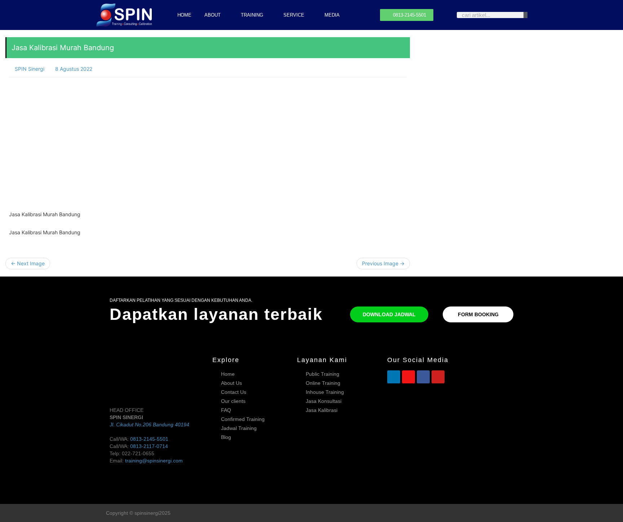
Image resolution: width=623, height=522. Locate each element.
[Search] (525, 15)
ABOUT (212, 15)
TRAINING (252, 15)
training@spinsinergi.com (154, 461)
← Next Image (28, 263)
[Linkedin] (393, 376)
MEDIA (332, 15)
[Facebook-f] (500, 513)
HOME (184, 15)
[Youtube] (438, 376)
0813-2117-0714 (149, 446)
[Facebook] (423, 376)
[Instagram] (408, 376)
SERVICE (293, 15)
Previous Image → (383, 263)
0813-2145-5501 (149, 439)
